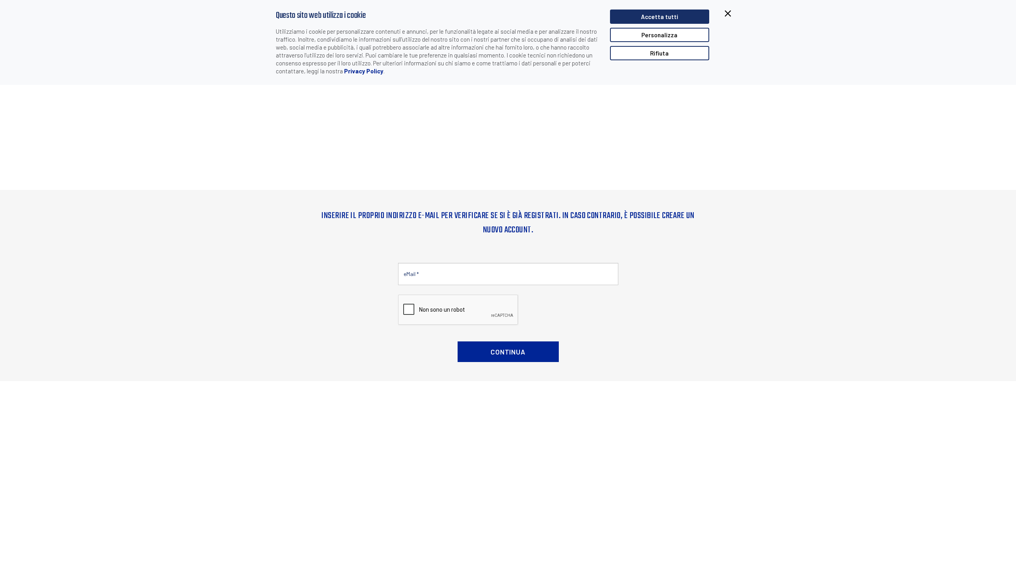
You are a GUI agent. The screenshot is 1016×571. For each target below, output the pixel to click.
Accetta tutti (659, 16)
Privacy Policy (363, 71)
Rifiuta (659, 53)
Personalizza (659, 34)
